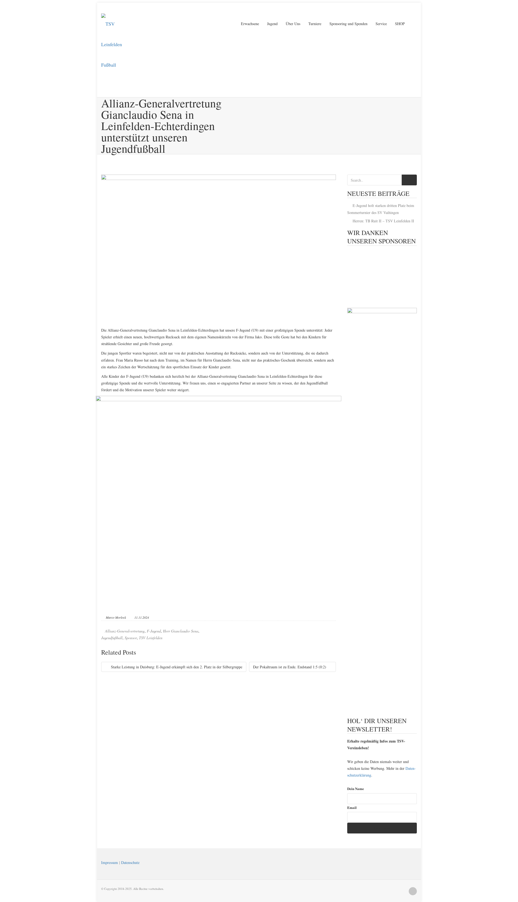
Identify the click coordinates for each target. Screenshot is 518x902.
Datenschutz (130, 862)
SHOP (400, 23)
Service (381, 23)
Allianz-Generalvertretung (125, 631)
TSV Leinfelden (150, 637)
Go (409, 180)
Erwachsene (250, 23)
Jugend (272, 23)
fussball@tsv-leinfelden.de (162, 8)
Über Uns (293, 23)
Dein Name (355, 788)
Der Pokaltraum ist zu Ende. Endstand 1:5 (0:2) (290, 666)
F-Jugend (154, 631)
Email (352, 807)
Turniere (314, 23)
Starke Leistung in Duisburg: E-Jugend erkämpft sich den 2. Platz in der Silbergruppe (176, 666)
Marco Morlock (116, 617)
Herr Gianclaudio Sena (180, 631)
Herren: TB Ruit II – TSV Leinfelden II (383, 220)
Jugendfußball (111, 637)
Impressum (109, 862)
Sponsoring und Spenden (348, 23)
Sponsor (131, 637)
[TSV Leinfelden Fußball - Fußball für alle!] (117, 23)
